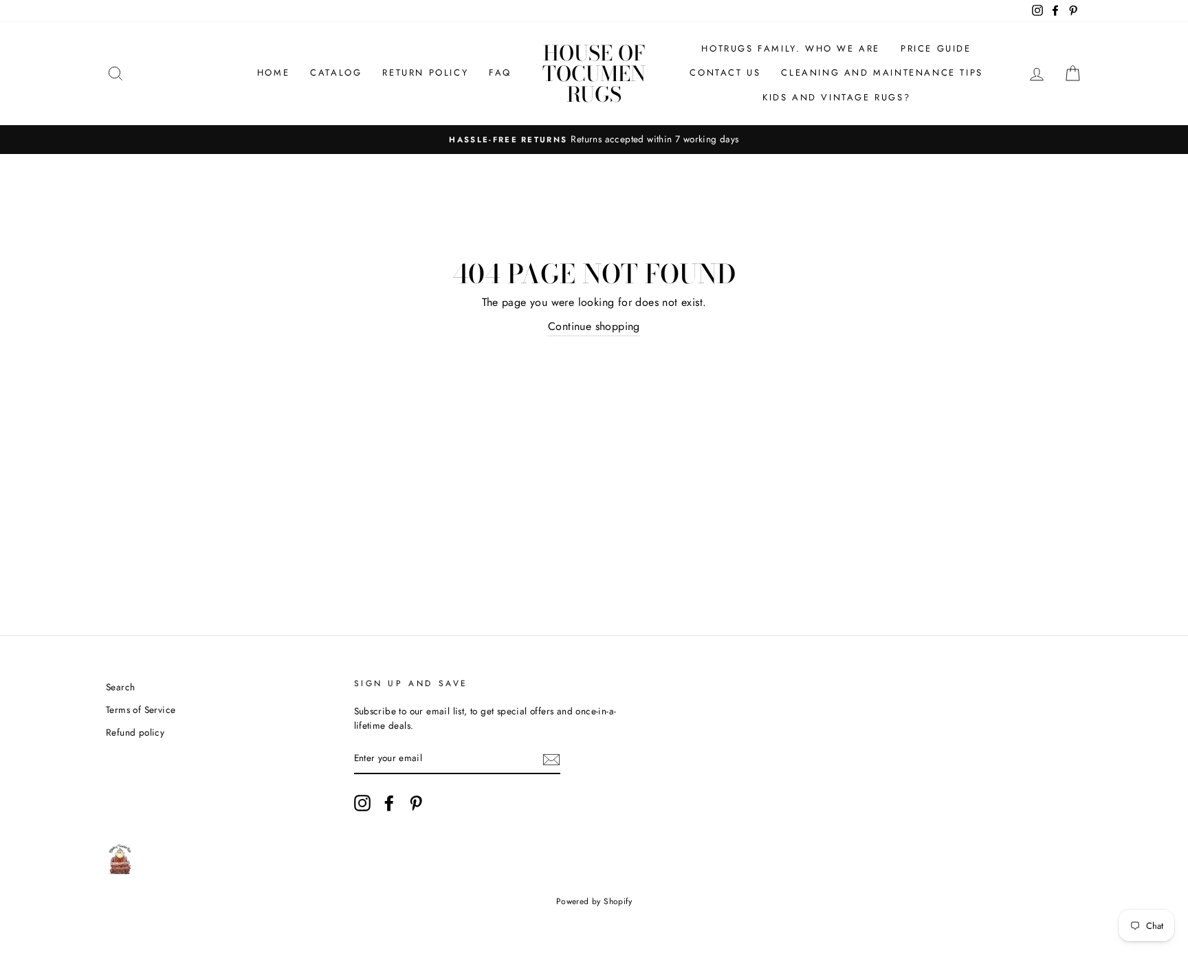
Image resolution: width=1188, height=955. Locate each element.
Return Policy (425, 72)
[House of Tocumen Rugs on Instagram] (362, 803)
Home (273, 72)
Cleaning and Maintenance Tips (881, 72)
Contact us (725, 72)
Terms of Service (140, 709)
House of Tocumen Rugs (594, 73)
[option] (594, 139)
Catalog (336, 72)
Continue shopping (594, 326)
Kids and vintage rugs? (836, 97)
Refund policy (135, 732)
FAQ (500, 72)
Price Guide (936, 48)
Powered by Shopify (594, 901)
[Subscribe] (551, 759)
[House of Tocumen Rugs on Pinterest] (416, 803)
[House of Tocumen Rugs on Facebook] (389, 803)
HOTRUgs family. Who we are (790, 48)
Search (120, 687)
